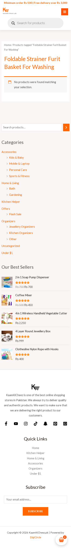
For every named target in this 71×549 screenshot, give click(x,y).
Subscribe (35, 511)
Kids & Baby (16, 157)
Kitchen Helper (11, 201)
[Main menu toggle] (64, 11)
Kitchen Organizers (21, 232)
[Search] (66, 127)
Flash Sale (15, 214)
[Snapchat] (45, 424)
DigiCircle (35, 537)
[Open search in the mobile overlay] (35, 23)
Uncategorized (11, 246)
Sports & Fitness (19, 176)
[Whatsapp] (65, 424)
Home (7, 44)
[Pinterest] (55, 424)
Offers (6, 208)
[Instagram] (26, 424)
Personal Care (18, 169)
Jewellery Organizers (22, 226)
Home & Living (10, 183)
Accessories (9, 151)
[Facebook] (6, 424)
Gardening (15, 194)
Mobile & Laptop (19, 163)
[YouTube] (16, 424)
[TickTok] (36, 424)
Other (13, 239)
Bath (12, 188)
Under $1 (7, 252)
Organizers (8, 221)
